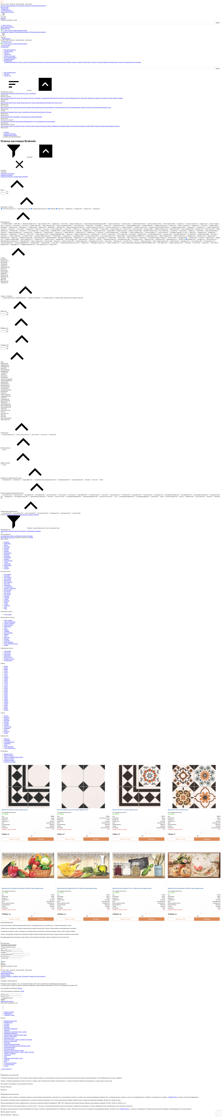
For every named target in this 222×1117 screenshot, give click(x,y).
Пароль (3, 996)
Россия (39, 112)
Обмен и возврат (71, 62)
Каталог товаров (9, 1012)
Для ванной (32, 93)
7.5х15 (6, 683)
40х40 (18, 103)
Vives (72, 126)
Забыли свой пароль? (7, 1001)
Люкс (11, 117)
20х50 (6, 689)
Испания (33, 112)
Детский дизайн (112, 98)
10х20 (6, 680)
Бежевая (78, 107)
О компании (7, 62)
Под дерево (81, 98)
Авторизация (4, 9)
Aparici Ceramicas (26, 126)
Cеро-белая (72, 107)
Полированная (19, 121)
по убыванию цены (19, 536)
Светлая (91, 107)
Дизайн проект (86, 62)
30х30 (26, 103)
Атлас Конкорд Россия (10, 643)
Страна (3, 258)
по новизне (29, 536)
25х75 (30, 103)
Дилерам (79, 62)
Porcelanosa (43, 126)
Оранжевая (7, 557)
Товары (3, 173)
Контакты (63, 62)
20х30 (33, 103)
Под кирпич (103, 98)
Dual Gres (77, 126)
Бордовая (62, 107)
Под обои (59, 98)
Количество (4, 956)
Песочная (97, 107)
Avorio (6, 604)
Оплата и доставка (9, 56)
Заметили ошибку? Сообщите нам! (11, 976)
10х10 (56, 103)
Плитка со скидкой (9, 762)
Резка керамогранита (10, 57)
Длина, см (4, 311)
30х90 (6, 700)
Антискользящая (50, 121)
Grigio (6, 602)
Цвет (2, 362)
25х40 (6, 693)
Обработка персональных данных (113, 62)
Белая (66, 107)
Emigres (68, 126)
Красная (41, 107)
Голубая (56, 107)
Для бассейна (5, 93)
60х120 (3, 103)
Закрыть (3, 963)
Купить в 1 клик (14, 839)
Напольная (12, 93)
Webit (22, 991)
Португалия (17, 112)
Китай (3, 112)
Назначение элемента (7, 207)
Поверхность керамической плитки (11, 478)
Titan (5, 608)
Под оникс (17, 98)
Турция (24, 112)
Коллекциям (10, 531)
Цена (2, 190)
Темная (83, 107)
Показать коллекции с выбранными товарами (14, 176)
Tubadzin (54, 126)
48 (30, 537)
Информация (8, 1013)
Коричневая (35, 107)
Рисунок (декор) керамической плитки (12, 493)
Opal (2, 98)
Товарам (3, 531)
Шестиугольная (5, 448)
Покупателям (33, 62)
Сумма (3, 958)
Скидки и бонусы (23, 62)
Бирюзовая (104, 107)
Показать (3, 514)
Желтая (52, 107)
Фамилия (3, 950)
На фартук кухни (9, 659)
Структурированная (39, 121)
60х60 (7, 103)
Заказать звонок (5, 975)
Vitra (5, 628)
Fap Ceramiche (61, 126)
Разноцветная (22, 107)
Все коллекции (9, 173)
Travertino (120, 98)
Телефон (4, 952)
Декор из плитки (9, 758)
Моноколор (74, 98)
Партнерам (40, 62)
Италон (117, 126)
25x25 (52, 103)
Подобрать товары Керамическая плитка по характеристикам (43, 528)
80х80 (49, 103)
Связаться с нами (9, 1015)
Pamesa (49, 126)
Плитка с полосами (34, 98)
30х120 (6, 677)
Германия (11, 112)
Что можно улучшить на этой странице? (33, 976)
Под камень (95, 98)
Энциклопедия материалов (52, 62)
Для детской (7, 614)
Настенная (19, 93)
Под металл (7, 593)
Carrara (6, 599)
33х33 (6, 697)
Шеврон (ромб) (5, 463)
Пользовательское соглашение (132, 62)
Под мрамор (88, 98)
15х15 (60, 103)
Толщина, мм (5, 345)
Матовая (39, 117)
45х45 (14, 103)
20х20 (37, 103)
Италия (28, 112)
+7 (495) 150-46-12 (6, 10)
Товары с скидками (6, 296)
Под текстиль (66, 98)
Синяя (87, 107)
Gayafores (88, 126)
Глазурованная (5, 121)
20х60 (6, 691)
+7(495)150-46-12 (172, 1097)
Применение (5, 433)
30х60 (22, 103)
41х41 (6, 675)
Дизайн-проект (8, 51)
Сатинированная (25, 117)
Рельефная (17, 117)
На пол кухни (8, 657)
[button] (5, 7)
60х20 (45, 103)
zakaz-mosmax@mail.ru (7, 12)
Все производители (10, 50)
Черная (3, 107)
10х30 (6, 682)
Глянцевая (34, 117)
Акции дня (7, 54)
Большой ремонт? (9, 59)
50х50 (10, 103)
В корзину (41, 839)
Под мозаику (25, 98)
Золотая (6, 568)
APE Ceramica (5, 126)
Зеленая (47, 107)
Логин (3, 994)
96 (32, 537)
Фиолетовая (8, 107)
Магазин (6, 53)
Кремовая (29, 107)
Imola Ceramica (35, 126)
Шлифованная (28, 121)
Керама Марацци (110, 126)
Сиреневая (7, 564)
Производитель (5, 222)
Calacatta (6, 98)
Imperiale (6, 601)
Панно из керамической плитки (13, 757)
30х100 (6, 702)
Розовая (15, 107)
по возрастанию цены (7, 536)
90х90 (41, 103)
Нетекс (20, 988)
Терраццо (7, 605)
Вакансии (15, 62)
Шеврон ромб (8, 754)
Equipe (102, 126)
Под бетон (7, 591)
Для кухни (25, 93)
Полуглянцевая (5, 117)
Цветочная (53, 98)
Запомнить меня (7, 998)
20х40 (6, 679)
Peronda (82, 126)
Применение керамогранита (9, 511)
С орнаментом (45, 98)
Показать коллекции (7, 175)
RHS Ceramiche (95, 126)
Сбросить (36, 514)
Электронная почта (7, 954)
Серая (109, 107)
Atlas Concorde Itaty (15, 126)
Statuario (11, 98)
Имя (2, 949)
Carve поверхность (9, 748)
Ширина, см (4, 328)
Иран (6, 112)
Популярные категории (8, 537)
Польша (49, 112)
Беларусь (43, 112)
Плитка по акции (9, 760)
